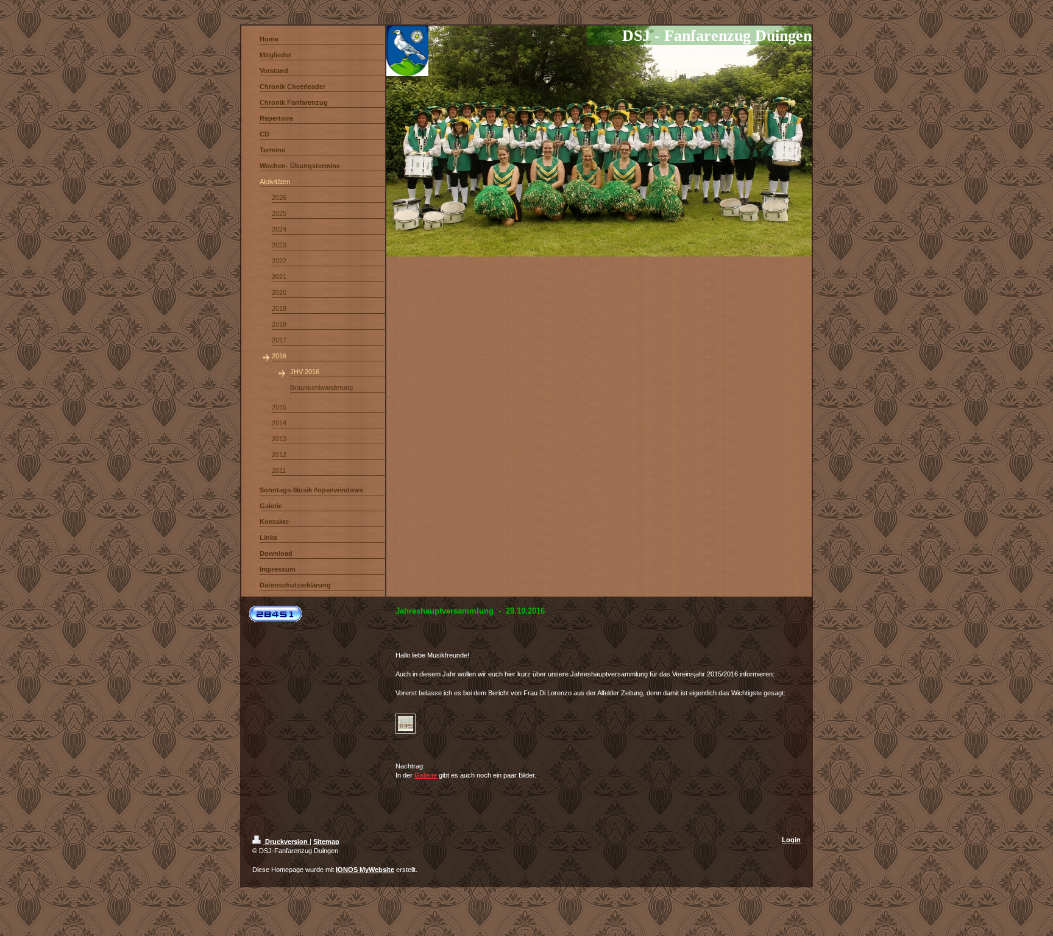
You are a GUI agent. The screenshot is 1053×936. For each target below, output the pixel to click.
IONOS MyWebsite (365, 869)
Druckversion (286, 841)
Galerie (425, 775)
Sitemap (326, 841)
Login (791, 839)
